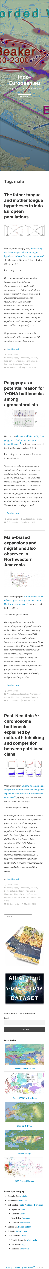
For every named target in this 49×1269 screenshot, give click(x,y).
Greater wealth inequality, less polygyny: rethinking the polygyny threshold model (24, 440)
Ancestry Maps (24, 1153)
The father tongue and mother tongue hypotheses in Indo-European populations (24, 205)
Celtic (22, 1213)
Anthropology (12, 358)
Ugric (24, 1244)
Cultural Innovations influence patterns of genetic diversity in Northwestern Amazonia (23, 600)
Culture (34, 358)
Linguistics (20, 361)
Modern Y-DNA (24, 1125)
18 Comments (13, 904)
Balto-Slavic (25, 1222)
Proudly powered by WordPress (19, 1267)
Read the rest (13, 348)
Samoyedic (24, 1248)
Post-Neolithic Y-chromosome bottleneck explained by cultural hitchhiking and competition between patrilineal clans (24, 735)
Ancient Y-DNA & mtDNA (25, 1098)
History (39, 519)
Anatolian (23, 1196)
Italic (23, 1209)
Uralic (6, 901)
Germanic (26, 1217)
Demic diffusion (10, 891)
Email (6, 1018)
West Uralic (32, 1239)
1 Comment (12, 367)
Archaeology (24, 358)
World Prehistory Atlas (24, 1068)
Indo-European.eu (24, 80)
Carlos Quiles (12, 354)
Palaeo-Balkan (24, 1226)
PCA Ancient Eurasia (24, 1180)
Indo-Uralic (30, 891)
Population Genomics (22, 364)
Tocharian (22, 1200)
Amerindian (11, 694)
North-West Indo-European (25, 894)
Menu (25, 96)
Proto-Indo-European (32, 897)
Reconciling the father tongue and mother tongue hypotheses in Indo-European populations (23, 252)
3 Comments (12, 522)
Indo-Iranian (9, 361)
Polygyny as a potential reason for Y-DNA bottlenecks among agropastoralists (24, 393)
